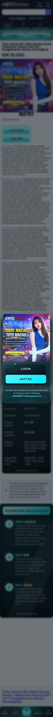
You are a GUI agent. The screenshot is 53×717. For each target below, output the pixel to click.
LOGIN (26, 368)
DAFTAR (26, 379)
